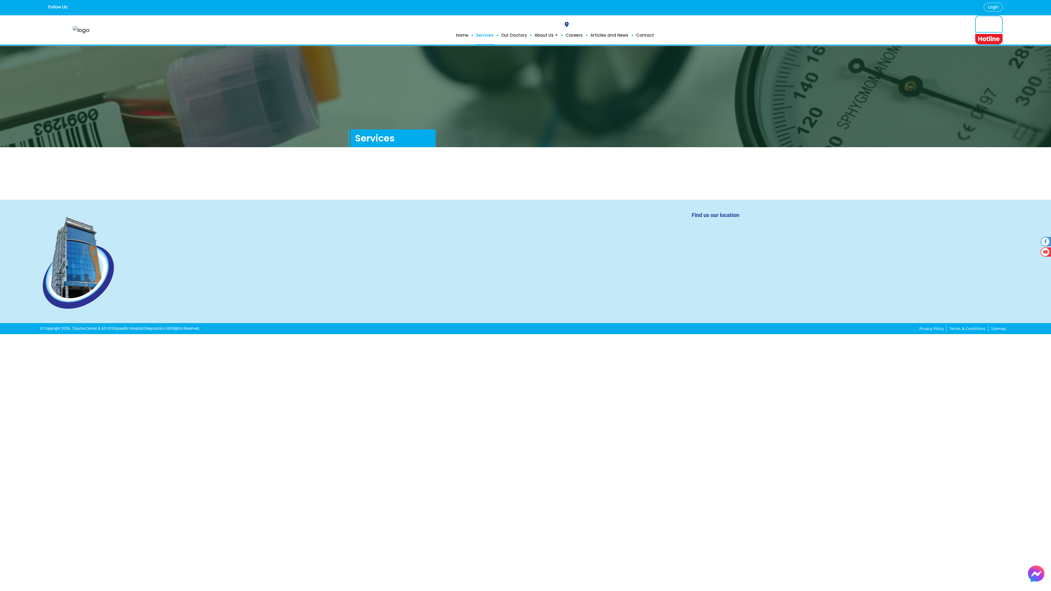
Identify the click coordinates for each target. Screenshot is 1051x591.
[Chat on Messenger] (1036, 574)
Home (462, 35)
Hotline (989, 39)
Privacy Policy (931, 328)
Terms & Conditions (967, 328)
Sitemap (998, 328)
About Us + (546, 35)
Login (993, 7)
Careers (574, 35)
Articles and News (609, 35)
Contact (645, 35)
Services (484, 35)
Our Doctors (514, 35)
